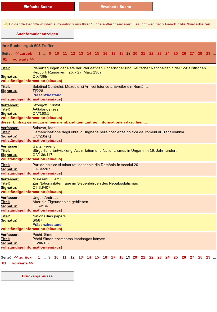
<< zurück (25, 53)
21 (143, 53)
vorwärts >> (22, 59)
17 (113, 53)
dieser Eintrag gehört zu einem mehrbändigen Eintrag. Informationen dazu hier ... (74, 122)
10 (57, 53)
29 (208, 53)
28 (200, 53)
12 (73, 53)
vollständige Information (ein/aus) (31, 81)
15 (97, 53)
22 (151, 53)
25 (176, 53)
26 (184, 53)
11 (65, 53)
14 (89, 53)
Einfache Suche (38, 6)
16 (105, 53)
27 (192, 53)
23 (159, 53)
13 (81, 53)
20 (135, 53)
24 (167, 53)
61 (5, 59)
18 (121, 53)
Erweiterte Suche (116, 6)
